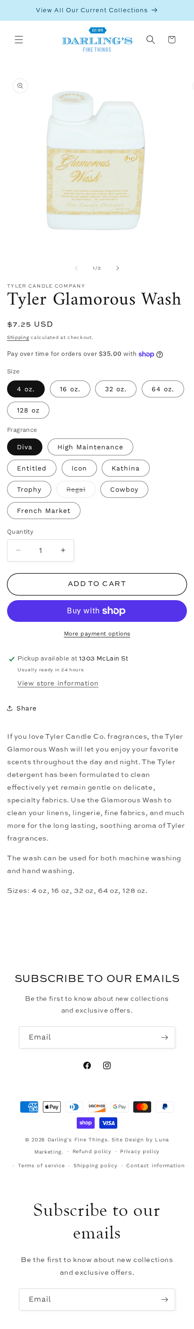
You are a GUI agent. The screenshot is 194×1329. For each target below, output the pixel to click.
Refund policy (92, 1151)
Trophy (29, 489)
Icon (79, 468)
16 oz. (70, 389)
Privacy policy (140, 1151)
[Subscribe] (164, 1037)
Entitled (32, 468)
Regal (81, 492)
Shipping (18, 337)
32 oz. (116, 389)
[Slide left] (76, 268)
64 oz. (163, 389)
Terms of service (41, 1166)
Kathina (126, 468)
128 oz (28, 410)
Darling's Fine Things (78, 1140)
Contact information (155, 1166)
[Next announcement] (176, 10)
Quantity (20, 531)
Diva (24, 447)
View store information (57, 683)
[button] (18, 39)
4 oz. (26, 389)
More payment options (97, 633)
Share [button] (26, 708)
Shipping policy (95, 1166)
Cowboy (124, 489)
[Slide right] (117, 268)
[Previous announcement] (17, 10)
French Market (44, 510)
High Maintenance (90, 447)
